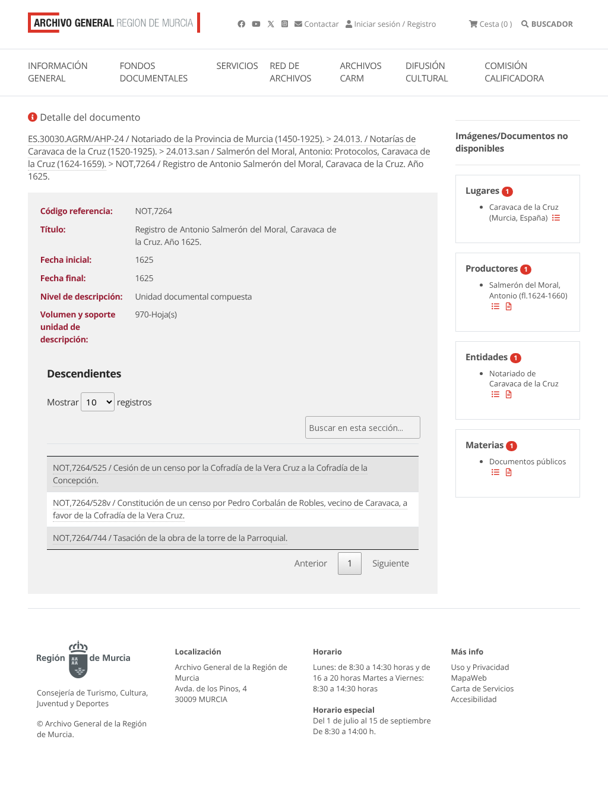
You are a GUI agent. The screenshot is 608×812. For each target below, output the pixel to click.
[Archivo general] (114, 20)
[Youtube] (257, 23)
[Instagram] (285, 23)
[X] (272, 23)
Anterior (310, 563)
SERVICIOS (237, 66)
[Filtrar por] (556, 217)
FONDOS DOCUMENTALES (153, 72)
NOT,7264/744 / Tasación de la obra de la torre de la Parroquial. (170, 538)
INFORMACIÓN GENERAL (57, 72)
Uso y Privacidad (480, 667)
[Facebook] (242, 23)
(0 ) (496, 23)
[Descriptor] (509, 306)
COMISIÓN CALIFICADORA (514, 72)
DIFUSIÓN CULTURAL (427, 72)
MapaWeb (469, 677)
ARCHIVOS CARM (360, 72)
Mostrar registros (99, 402)
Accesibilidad (474, 699)
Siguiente (390, 563)
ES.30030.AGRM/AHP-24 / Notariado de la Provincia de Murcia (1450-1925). (176, 139)
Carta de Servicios (482, 688)
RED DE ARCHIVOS (290, 72)
